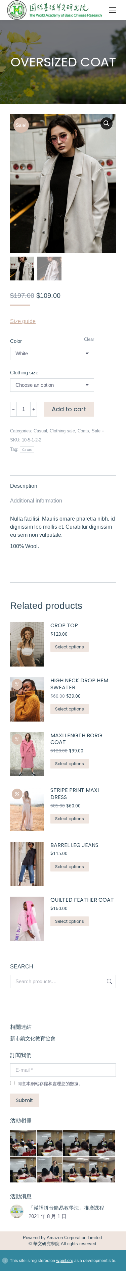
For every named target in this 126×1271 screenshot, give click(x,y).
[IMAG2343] (102, 1170)
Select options (69, 647)
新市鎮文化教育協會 (32, 1038)
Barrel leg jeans (74, 845)
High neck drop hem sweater (79, 684)
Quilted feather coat (82, 900)
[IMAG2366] (23, 1143)
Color (16, 341)
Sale (96, 430)
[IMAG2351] (50, 1170)
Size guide (23, 321)
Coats (83, 430)
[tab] (63, 482)
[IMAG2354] (102, 1143)
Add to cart (69, 409)
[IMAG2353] (23, 1170)
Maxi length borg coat (76, 739)
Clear (89, 339)
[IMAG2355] (76, 1143)
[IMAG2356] (50, 1143)
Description (23, 486)
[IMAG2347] (76, 1170)
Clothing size (24, 372)
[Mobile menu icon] (112, 10)
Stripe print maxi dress (74, 794)
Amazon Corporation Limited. (74, 1237)
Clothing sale (62, 430)
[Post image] (17, 1211)
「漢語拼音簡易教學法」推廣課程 (66, 1208)
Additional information (36, 501)
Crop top (64, 625)
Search (109, 981)
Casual (40, 430)
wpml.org (64, 1260)
